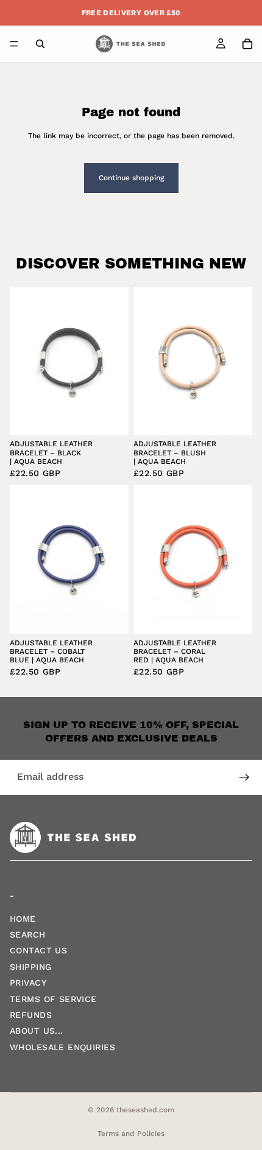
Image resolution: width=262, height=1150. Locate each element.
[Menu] (14, 44)
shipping (30, 966)
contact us (38, 950)
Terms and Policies (131, 1133)
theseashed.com (145, 1110)
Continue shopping (131, 178)
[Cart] (247, 43)
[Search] (40, 43)
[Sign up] (244, 777)
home (23, 918)
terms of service (53, 998)
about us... (36, 1031)
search (28, 934)
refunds (31, 1015)
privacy (28, 982)
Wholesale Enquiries (62, 1046)
